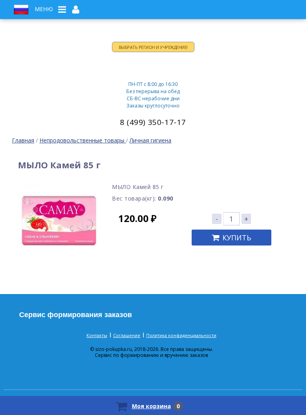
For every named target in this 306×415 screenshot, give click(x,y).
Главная (23, 140)
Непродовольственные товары (82, 140)
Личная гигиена (150, 140)
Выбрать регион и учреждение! (153, 47)
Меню (44, 9)
